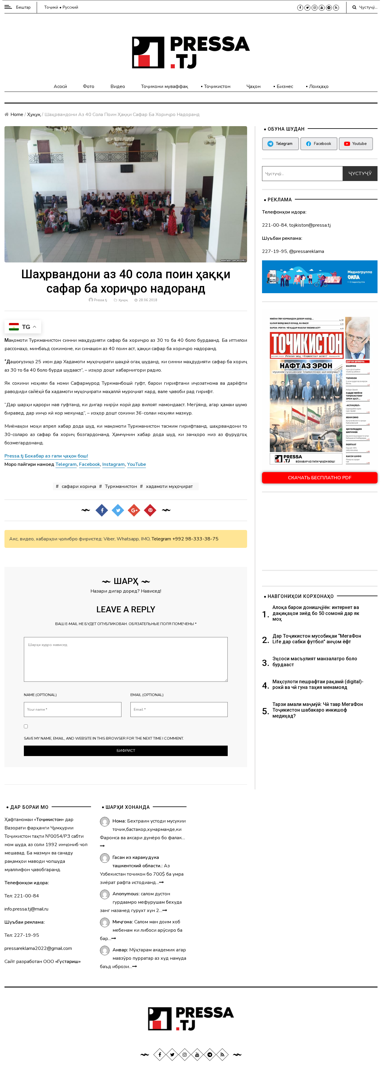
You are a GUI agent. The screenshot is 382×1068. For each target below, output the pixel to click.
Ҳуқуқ (34, 114)
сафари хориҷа (79, 486)
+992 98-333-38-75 (195, 539)
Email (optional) (147, 695)
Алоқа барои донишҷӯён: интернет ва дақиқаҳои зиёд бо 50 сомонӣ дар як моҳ (315, 613)
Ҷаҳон (254, 86)
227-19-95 (274, 251)
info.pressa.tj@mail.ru (26, 909)
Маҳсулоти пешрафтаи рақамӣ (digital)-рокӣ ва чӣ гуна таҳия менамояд (317, 684)
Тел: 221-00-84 (21, 896)
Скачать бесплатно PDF (320, 478)
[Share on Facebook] (101, 510)
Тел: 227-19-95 (21, 935)
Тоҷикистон (217, 86)
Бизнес (285, 86)
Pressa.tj (100, 300)
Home (16, 114)
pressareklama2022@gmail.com (38, 948)
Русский (70, 7)
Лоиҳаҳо (319, 86)
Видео (117, 86)
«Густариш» (68, 961)
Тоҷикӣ (51, 7)
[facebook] (300, 8)
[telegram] (329, 8)
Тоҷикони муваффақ (164, 86)
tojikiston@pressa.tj (310, 225)
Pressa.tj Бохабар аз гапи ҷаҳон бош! (46, 456)
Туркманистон (121, 486)
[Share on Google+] (133, 510)
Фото (88, 86)
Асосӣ (60, 86)
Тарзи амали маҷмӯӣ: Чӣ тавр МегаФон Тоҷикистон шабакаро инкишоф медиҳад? (317, 709)
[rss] (336, 8)
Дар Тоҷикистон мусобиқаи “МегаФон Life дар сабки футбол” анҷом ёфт (316, 638)
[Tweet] (117, 510)
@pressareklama (306, 251)
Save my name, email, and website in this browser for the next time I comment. (104, 738)
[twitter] (307, 8)
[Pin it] (150, 510)
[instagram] (315, 8)
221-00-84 (274, 225)
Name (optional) (40, 695)
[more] (102, 846)
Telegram (161, 539)
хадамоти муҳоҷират (169, 486)
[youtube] (322, 8)
